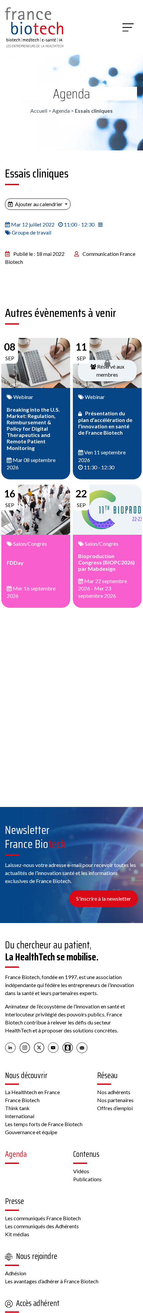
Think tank (17, 1108)
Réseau (107, 1075)
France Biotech (22, 1100)
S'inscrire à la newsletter (103, 898)
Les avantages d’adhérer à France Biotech (51, 1281)
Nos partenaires (115, 1100)
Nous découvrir (26, 1075)
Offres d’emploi (115, 1108)
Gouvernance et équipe (31, 1132)
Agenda (71, 93)
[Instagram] (24, 1047)
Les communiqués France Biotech (43, 1218)
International (19, 1116)
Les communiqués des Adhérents (42, 1226)
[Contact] (81, 1047)
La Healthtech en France (32, 1092)
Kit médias (17, 1234)
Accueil (38, 110)
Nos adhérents (113, 1092)
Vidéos (81, 1171)
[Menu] (128, 27)
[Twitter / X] (39, 1047)
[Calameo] (67, 1047)
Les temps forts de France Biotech (43, 1124)
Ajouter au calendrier (39, 204)
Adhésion (15, 1273)
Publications (87, 1179)
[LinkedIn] (10, 1047)
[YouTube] (53, 1047)
